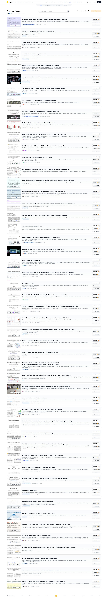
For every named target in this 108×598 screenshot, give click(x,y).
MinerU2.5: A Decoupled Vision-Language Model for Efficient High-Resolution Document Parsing (48, 180)
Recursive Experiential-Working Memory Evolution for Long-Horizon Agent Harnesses (45, 478)
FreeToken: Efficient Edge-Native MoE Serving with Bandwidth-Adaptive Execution (44, 19)
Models (48, 2)
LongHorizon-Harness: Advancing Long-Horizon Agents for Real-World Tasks (43, 249)
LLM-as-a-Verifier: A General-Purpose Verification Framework (38, 123)
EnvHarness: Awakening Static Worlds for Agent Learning (37, 433)
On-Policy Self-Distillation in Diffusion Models (34, 398)
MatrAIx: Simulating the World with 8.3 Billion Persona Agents (38, 513)
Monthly (85, 10)
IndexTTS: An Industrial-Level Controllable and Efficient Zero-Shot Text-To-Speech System (46, 444)
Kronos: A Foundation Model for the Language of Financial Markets (40, 340)
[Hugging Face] (56, 596)
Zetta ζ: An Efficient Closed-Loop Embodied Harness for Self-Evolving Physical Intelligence (46, 375)
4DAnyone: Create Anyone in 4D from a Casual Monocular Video (39, 77)
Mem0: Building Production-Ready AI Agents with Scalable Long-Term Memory (43, 191)
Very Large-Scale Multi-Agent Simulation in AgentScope (37, 157)
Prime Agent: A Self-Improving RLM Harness (34, 54)
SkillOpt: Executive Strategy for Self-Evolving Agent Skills (37, 501)
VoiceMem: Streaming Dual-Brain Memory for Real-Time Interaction (40, 111)
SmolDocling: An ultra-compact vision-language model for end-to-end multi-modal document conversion (50, 329)
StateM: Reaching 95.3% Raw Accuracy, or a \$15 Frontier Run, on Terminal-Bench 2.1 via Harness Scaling (50, 306)
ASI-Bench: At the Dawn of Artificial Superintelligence (36, 535)
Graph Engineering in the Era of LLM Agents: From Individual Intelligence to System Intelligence (48, 272)
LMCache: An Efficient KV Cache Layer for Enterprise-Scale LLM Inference (42, 409)
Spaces (60, 2)
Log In (94, 2)
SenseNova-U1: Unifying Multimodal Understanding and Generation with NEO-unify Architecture (48, 203)
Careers (47, 595)
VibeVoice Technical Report (29, 490)
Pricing (86, 2)
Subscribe (65, 5)
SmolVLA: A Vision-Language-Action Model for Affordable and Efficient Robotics (43, 581)
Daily (77, 10)
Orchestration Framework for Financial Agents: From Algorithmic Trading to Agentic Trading (47, 421)
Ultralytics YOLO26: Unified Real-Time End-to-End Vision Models (39, 558)
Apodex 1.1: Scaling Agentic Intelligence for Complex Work (38, 31)
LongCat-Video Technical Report (31, 260)
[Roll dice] (68, 11)
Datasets (54, 2)
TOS (21, 595)
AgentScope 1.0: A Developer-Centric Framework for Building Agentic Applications (44, 134)
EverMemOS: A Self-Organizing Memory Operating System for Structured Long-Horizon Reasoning (48, 547)
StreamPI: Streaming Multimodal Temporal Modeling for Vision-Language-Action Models (46, 386)
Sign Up (99, 2)
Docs (75, 2)
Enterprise (81, 2)
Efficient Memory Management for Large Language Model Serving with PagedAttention (45, 169)
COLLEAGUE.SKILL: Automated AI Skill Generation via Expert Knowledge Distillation (44, 215)
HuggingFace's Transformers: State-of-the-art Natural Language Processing (42, 455)
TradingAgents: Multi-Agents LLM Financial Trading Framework (39, 42)
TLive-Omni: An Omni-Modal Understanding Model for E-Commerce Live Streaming (44, 295)
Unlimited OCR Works (28, 283)
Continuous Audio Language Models (32, 226)
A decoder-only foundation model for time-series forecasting (38, 467)
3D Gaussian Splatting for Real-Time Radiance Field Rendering (39, 100)
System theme (11, 595)
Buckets (68, 2)
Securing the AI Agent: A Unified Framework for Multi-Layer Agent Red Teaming (43, 88)
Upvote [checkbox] (96, 19)
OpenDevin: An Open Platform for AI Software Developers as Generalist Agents (43, 146)
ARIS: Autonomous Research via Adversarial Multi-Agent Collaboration (41, 237)
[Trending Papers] (88, 10)
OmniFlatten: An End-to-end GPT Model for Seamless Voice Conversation (42, 570)
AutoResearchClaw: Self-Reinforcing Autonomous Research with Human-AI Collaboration (46, 524)
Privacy (30, 595)
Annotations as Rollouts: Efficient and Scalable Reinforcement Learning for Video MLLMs (46, 318)
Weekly (81, 10)
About (39, 595)
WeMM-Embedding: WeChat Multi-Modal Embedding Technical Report (41, 65)
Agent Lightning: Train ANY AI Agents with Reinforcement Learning (40, 352)
